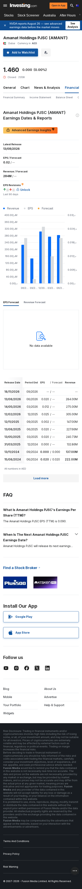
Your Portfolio (12, 705)
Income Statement (40, 97)
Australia (49, 15)
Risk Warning (10, 866)
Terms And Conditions (16, 841)
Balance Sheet (64, 97)
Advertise (50, 697)
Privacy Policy (11, 853)
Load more (41, 478)
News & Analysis (47, 88)
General (9, 88)
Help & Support (54, 705)
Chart (24, 88)
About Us (50, 688)
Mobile (7, 697)
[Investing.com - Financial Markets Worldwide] (23, 5)
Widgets (8, 713)
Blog (6, 688)
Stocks (9, 15)
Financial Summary (14, 97)
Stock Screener (28, 15)
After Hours (68, 15)
